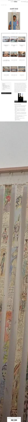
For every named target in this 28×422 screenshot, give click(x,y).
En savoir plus (14, 421)
